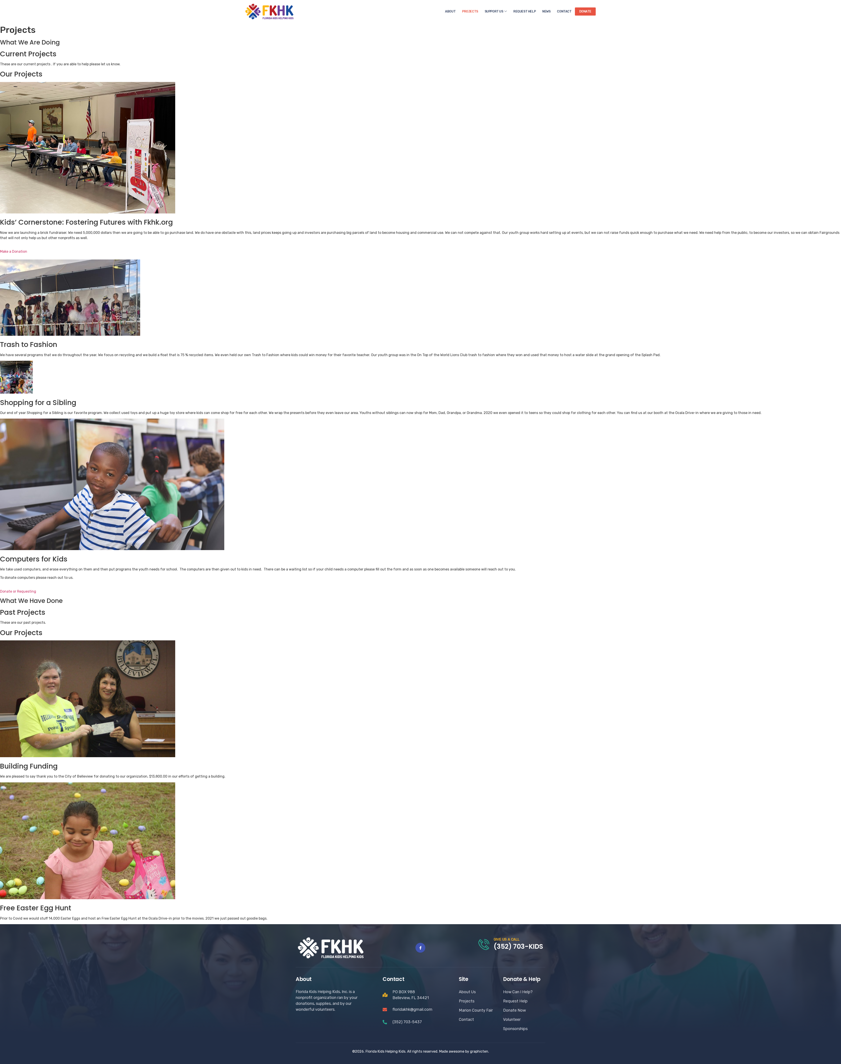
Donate (585, 11)
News (546, 11)
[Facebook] (420, 948)
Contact (564, 11)
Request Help (524, 11)
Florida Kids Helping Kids (385, 1051)
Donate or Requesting (18, 591)
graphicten (479, 1051)
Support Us (494, 11)
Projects (470, 11)
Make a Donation (13, 251)
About (450, 11)
